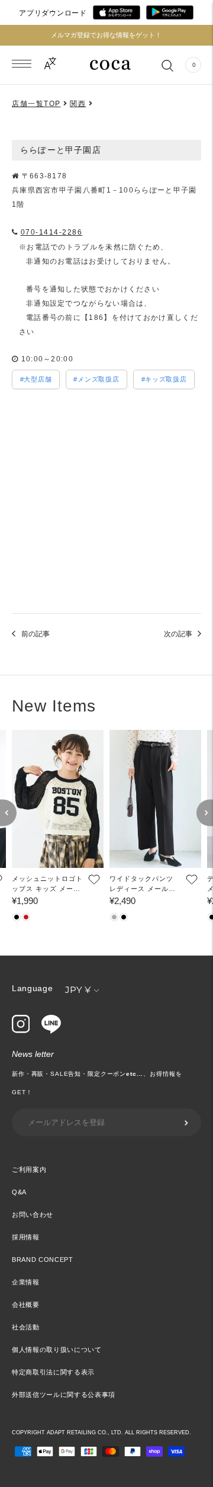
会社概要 (26, 1304)
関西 (78, 104)
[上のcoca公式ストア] (51, 1031)
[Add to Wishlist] (93, 879)
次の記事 (178, 634)
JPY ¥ (78, 989)
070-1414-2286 (52, 232)
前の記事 (35, 634)
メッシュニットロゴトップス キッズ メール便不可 (47, 884)
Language (32, 988)
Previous (8, 813)
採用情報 (26, 1237)
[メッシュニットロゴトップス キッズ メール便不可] (58, 799)
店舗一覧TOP (36, 104)
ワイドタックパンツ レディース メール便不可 (142, 884)
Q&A (19, 1192)
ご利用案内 (29, 1169)
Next (204, 813)
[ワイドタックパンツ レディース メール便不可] (155, 799)
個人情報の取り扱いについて (57, 1349)
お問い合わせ (32, 1214)
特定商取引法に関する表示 (53, 1372)
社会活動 (26, 1327)
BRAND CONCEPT (42, 1259)
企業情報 (26, 1282)
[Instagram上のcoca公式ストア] (21, 1030)
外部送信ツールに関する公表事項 (63, 1394)
